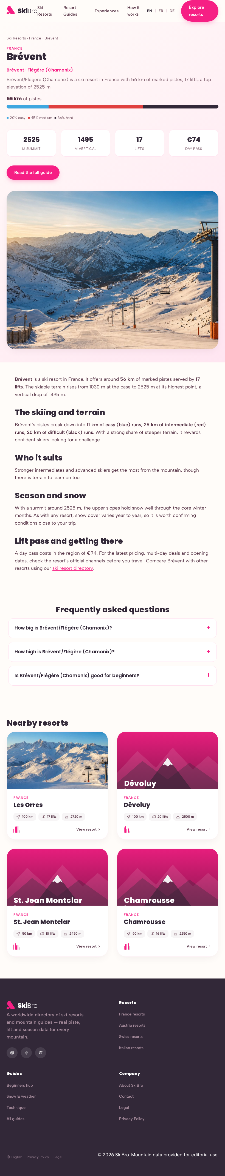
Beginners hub (20, 1085)
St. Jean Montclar (41, 921)
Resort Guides (70, 11)
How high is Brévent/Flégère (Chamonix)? (65, 651)
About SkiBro (131, 1085)
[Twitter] (40, 1052)
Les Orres (28, 804)
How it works (133, 11)
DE (172, 10)
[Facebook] (26, 1052)
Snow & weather (21, 1096)
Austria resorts (132, 1025)
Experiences (107, 10)
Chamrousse (144, 921)
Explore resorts (196, 11)
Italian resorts (131, 1047)
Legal (124, 1107)
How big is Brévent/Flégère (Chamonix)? (63, 628)
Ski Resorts (44, 11)
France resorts (132, 1014)
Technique (16, 1107)
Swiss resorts (131, 1036)
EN (149, 10)
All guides (15, 1118)
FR (161, 10)
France (35, 38)
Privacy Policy (132, 1118)
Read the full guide (33, 172)
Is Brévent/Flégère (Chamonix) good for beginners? (77, 675)
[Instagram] (12, 1052)
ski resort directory (72, 568)
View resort (86, 829)
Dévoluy (137, 804)
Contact (126, 1096)
